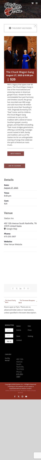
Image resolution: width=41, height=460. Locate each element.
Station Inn (9, 218)
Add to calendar (15, 166)
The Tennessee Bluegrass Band (27, 301)
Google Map (11, 228)
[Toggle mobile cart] (32, 3)
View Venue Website (13, 244)
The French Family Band (10, 301)
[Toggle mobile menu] (37, 3)
